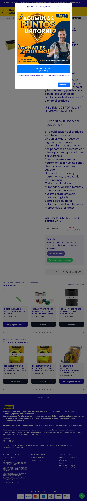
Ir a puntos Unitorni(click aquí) (43, 69)
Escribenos (63, 84)
